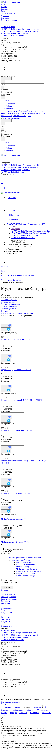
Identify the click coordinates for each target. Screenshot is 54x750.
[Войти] (2, 180)
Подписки (5, 621)
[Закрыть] (2, 718)
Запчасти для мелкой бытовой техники (24, 558)
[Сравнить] (6, 329)
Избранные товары (9, 626)
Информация (6, 612)
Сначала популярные (10, 306)
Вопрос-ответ (7, 601)
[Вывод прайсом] (10, 319)
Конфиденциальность (10, 702)
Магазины (5, 619)
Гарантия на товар (9, 599)
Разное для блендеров (25, 564)
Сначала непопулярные (11, 304)
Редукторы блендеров (25, 573)
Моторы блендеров (24, 567)
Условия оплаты (8, 594)
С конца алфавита (8, 302)
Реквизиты (5, 617)
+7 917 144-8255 (19, 31)
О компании (6, 608)
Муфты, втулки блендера (27, 569)
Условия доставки (8, 597)
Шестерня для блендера (26, 576)
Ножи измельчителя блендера (28, 571)
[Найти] (3, 97)
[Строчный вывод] (7, 319)
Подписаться (7, 587)
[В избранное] (6, 325)
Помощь (4, 590)
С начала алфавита (9, 300)
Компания (5, 603)
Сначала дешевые (8, 309)
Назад (14, 226)
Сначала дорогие (8, 311)
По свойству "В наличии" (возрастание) (18, 313)
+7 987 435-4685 (8, 27)
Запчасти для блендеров (22, 560)
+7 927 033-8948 (15, 33)
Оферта (4, 704)
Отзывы (4, 610)
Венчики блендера (24, 562)
